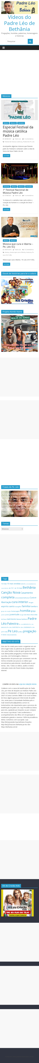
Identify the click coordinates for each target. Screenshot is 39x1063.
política (20, 632)
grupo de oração (6, 611)
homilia (25, 611)
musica (7, 252)
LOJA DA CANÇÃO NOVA (27, 684)
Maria (28, 615)
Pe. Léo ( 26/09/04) (24, 627)
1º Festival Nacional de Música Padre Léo (15, 191)
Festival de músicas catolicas (13, 142)
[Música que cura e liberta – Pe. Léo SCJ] (19, 218)
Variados (21, 123)
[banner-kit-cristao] (17, 278)
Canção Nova (10, 592)
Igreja (33, 611)
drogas (31, 602)
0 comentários (28, 139)
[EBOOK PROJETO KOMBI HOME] (19, 316)
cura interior (20, 602)
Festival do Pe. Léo (28, 142)
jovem (3, 615)
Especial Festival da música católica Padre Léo (18, 131)
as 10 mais (18, 588)
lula (25, 615)
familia (26, 606)
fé (37, 607)
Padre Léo (18, 139)
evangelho (18, 607)
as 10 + (11, 588)
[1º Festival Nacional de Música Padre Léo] (19, 164)
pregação (29, 631)
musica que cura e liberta (17, 252)
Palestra (12, 624)
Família (33, 606)
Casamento (27, 592)
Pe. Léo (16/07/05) (12, 627)
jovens (7, 615)
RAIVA (4, 635)
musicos (28, 252)
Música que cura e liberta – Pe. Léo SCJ (18, 245)
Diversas (6, 186)
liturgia (22, 615)
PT (1, 635)
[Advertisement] (19, 70)
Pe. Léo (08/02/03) (24, 624)
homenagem (15, 611)
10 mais (4, 584)
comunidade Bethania (22, 598)
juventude (14, 614)
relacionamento (12, 635)
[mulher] (17, 890)
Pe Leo (13, 631)
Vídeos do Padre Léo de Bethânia (19, 23)
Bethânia (29, 587)
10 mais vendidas (14, 583)
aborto (23, 584)
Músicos (13, 123)
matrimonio (11, 619)
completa (7, 597)
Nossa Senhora (21, 619)
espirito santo (8, 606)
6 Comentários (29, 250)
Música (6, 123)
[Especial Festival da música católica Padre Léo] (19, 101)
